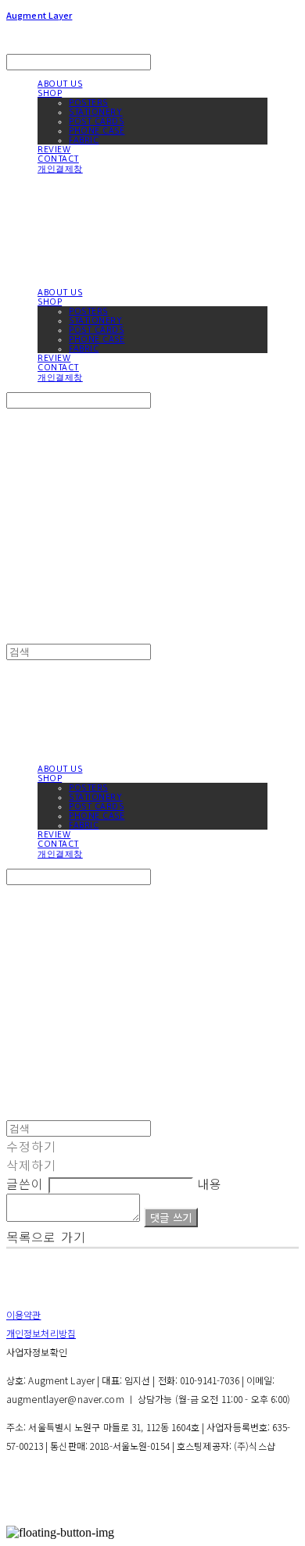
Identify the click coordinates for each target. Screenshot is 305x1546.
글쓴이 (25, 1183)
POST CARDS (96, 121)
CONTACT (58, 158)
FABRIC (84, 140)
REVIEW (54, 149)
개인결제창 (60, 168)
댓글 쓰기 (171, 1217)
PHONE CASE (97, 130)
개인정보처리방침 (41, 1333)
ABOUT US (60, 83)
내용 (209, 1183)
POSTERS (88, 102)
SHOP (50, 93)
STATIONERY (96, 111)
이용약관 (23, 1314)
